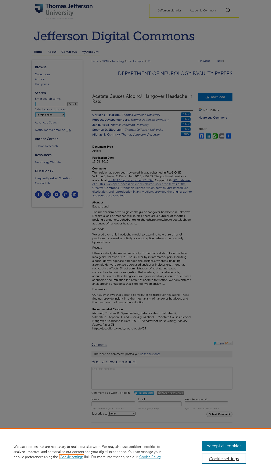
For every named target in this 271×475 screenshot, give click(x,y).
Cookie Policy (150, 457)
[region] (135, 451)
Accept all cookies (224, 445)
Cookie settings (71, 457)
